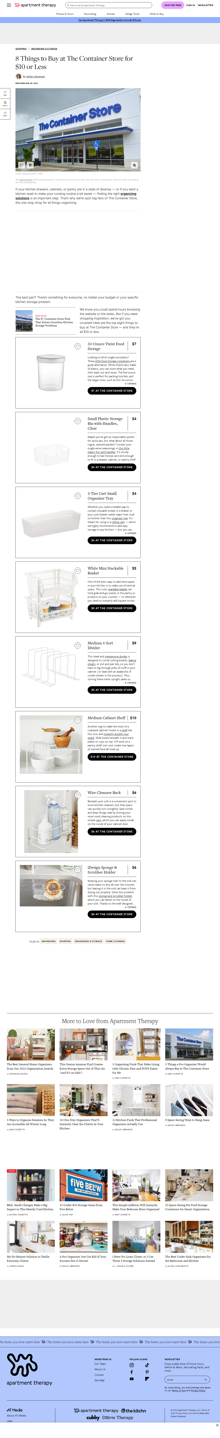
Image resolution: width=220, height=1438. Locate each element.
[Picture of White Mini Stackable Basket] (51, 597)
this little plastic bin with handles (108, 450)
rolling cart (118, 522)
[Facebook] (132, 1372)
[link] (54, 322)
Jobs (9, 1421)
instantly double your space (108, 736)
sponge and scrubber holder (115, 896)
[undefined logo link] (35, 5)
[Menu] (9, 5)
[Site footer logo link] (48, 1368)
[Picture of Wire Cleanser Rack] (51, 821)
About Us (100, 1369)
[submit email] (205, 1379)
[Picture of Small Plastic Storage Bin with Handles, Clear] (51, 447)
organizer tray (120, 518)
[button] (134, 165)
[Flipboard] (147, 1379)
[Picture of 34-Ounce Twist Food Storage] (51, 372)
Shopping (21, 48)
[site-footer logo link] (14, 1410)
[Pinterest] (147, 1372)
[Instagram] (132, 1365)
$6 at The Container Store (112, 831)
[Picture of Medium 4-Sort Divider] (51, 672)
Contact (99, 1375)
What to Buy (157, 14)
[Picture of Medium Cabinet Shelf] (51, 746)
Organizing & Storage (44, 48)
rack (98, 820)
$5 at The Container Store (112, 608)
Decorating (90, 14)
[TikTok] (147, 1365)
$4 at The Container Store (112, 467)
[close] (217, 1425)
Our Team (100, 1364)
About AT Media (16, 1415)
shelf (124, 730)
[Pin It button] (30, 165)
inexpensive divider (116, 656)
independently (26, 179)
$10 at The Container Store (112, 757)
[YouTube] (132, 1379)
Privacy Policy (198, 1390)
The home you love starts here (55, 1342)
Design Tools (132, 14)
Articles (111, 14)
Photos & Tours (64, 14)
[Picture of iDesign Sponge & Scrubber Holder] (51, 896)
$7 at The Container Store (112, 391)
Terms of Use (179, 1390)
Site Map (100, 1380)
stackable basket (117, 589)
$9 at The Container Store (112, 690)
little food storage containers (112, 361)
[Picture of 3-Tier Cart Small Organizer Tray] (51, 522)
